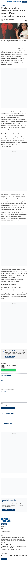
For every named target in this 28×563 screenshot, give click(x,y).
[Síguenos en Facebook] (5, 556)
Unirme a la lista (8, 509)
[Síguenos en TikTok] (14, 556)
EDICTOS (24, 1)
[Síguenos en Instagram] (2, 556)
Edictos (4, 524)
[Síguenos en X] (8, 556)
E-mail (2, 385)
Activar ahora (9, 356)
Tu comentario (4, 391)
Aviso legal (3, 526)
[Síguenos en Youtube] (11, 556)
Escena (3, 5)
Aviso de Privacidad (5, 531)
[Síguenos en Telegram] (23, 556)
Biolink (4, 559)
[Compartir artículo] (26, 21)
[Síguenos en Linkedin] (17, 556)
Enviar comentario (8, 408)
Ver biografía (8, 367)
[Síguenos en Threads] (20, 556)
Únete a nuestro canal (9, 370)
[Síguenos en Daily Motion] (26, 556)
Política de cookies (5, 528)
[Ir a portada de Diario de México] (14, 520)
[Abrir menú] (2, 2)
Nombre (3, 380)
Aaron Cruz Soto (9, 19)
